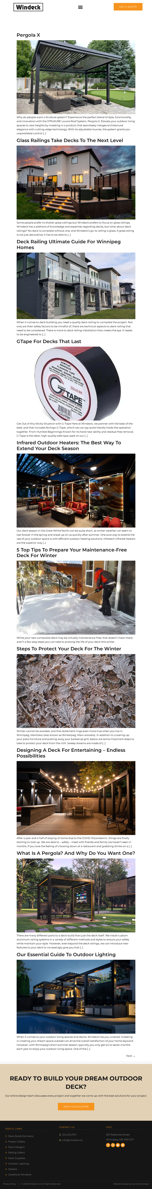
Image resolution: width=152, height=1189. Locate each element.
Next (130, 1055)
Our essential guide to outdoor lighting (66, 954)
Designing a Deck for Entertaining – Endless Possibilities (71, 753)
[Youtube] (118, 1145)
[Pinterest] (123, 1145)
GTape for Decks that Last (49, 341)
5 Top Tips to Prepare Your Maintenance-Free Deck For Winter (72, 552)
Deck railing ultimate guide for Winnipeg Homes (69, 244)
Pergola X (28, 35)
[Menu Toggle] (80, 7)
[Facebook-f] (108, 1145)
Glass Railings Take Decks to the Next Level (70, 140)
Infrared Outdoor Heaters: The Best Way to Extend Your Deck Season (69, 445)
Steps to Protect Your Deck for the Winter (69, 649)
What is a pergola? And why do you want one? (76, 853)
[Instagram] (113, 1145)
